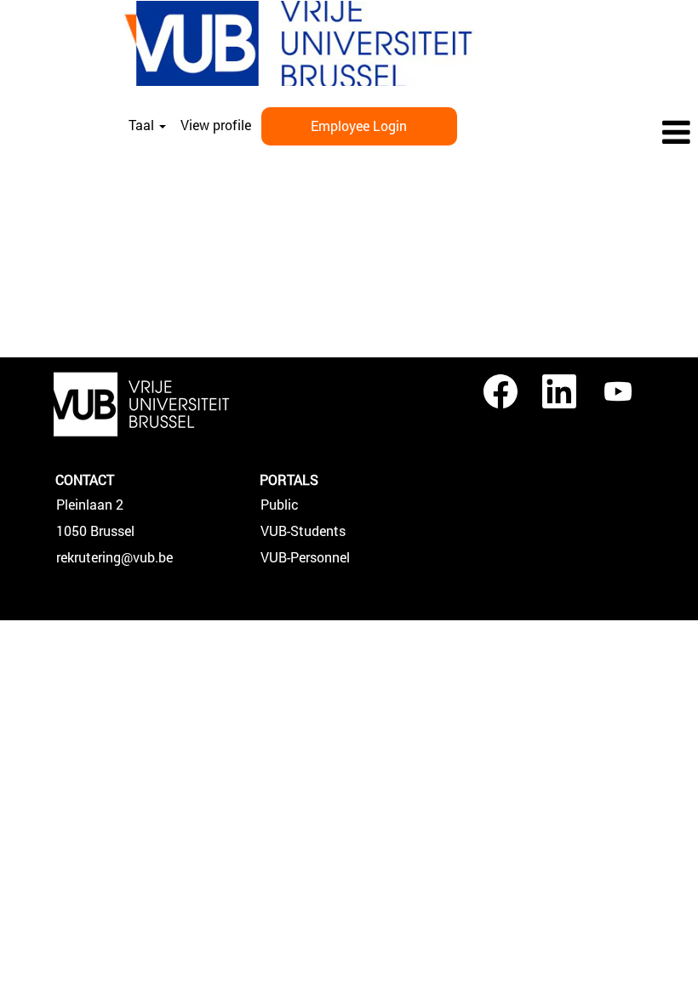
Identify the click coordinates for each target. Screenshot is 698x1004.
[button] (582, 133)
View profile (215, 125)
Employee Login (359, 125)
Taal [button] (143, 125)
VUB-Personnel (305, 557)
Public (279, 504)
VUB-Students (303, 531)
